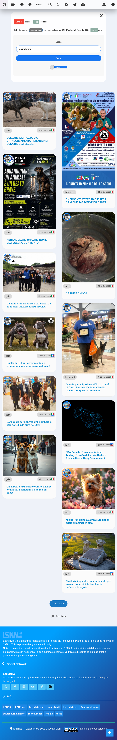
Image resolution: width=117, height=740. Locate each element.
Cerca (59, 41)
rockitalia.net (35, 713)
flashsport (70, 377)
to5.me (49, 713)
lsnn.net (17, 728)
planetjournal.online (14, 713)
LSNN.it (7, 707)
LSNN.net (20, 707)
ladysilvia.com (36, 707)
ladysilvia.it (54, 707)
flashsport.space (90, 707)
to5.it (59, 713)
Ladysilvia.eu (70, 707)
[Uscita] (113, 4)
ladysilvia (69, 192)
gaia (8, 130)
